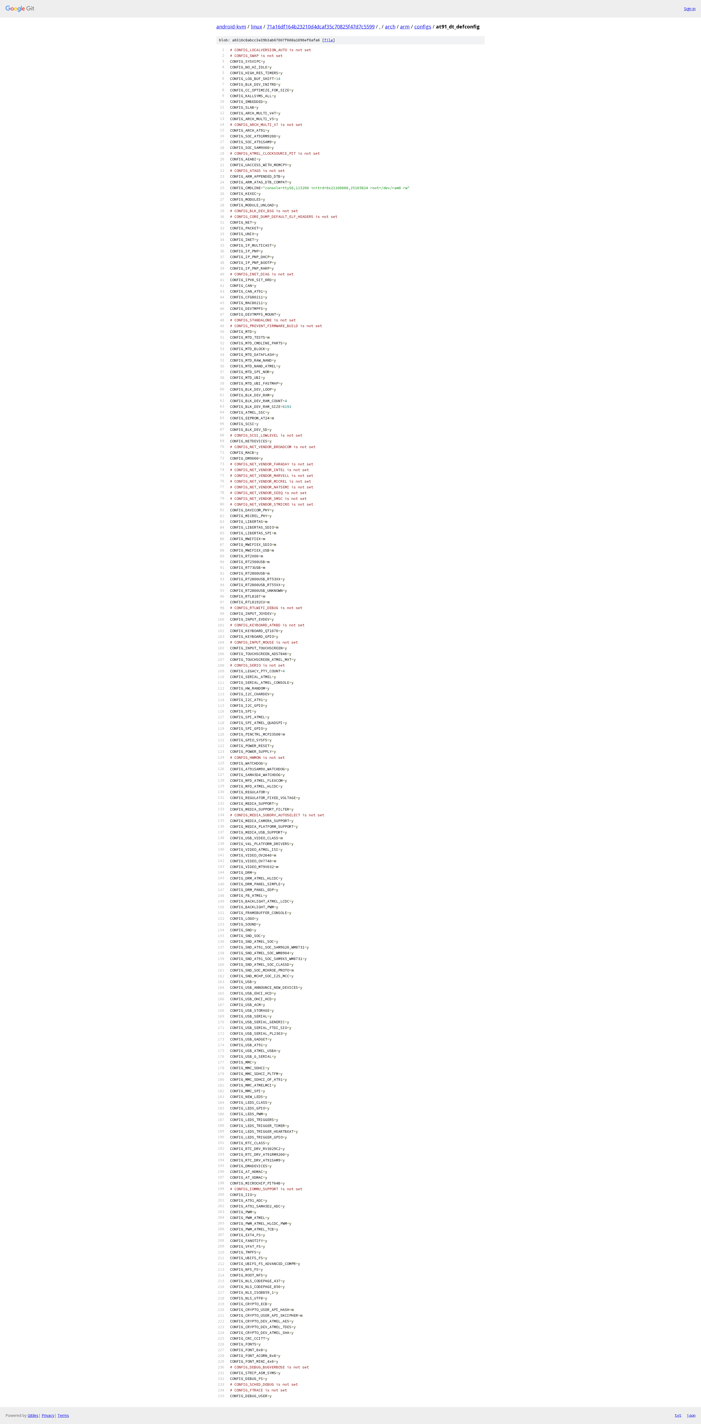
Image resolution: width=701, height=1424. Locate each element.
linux (256, 26)
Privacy (48, 1415)
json (691, 1415)
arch (390, 26)
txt (678, 1415)
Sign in (690, 8)
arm (405, 26)
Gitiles (33, 1415)
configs (422, 26)
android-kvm (231, 26)
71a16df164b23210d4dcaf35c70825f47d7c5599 (321, 26)
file (328, 40)
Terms (63, 1415)
